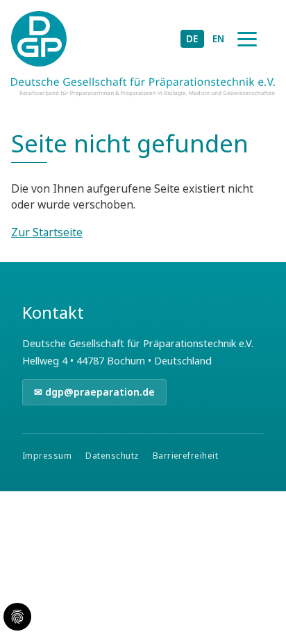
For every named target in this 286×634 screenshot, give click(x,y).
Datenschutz (111, 455)
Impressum (47, 455)
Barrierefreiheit (186, 455)
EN (218, 38)
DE (192, 38)
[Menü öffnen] (247, 38)
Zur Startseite (47, 232)
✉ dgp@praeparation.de (94, 391)
